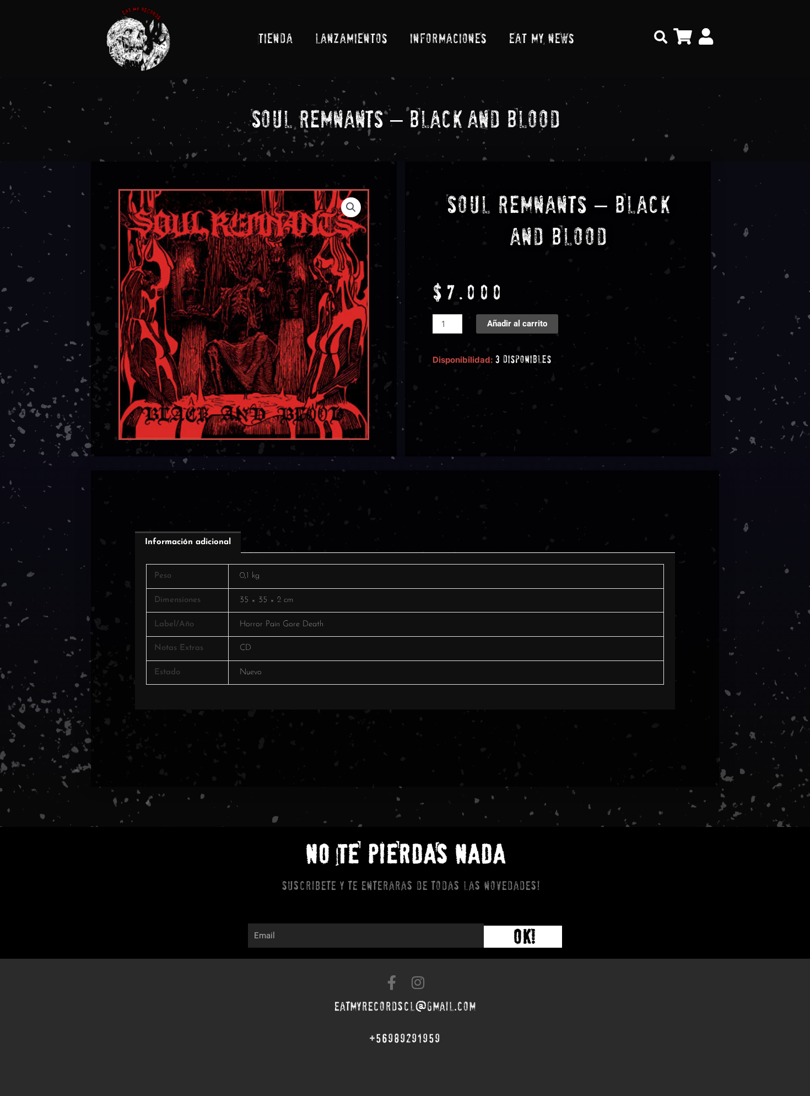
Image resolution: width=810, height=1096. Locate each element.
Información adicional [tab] (188, 542)
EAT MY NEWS (541, 38)
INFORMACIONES (448, 38)
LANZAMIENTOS (351, 38)
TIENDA (275, 38)
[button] (660, 37)
